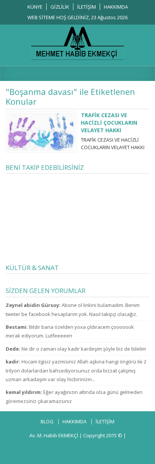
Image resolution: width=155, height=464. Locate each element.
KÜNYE (35, 6)
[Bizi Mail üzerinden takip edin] (109, 449)
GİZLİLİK (59, 6)
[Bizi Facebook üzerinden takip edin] (32, 449)
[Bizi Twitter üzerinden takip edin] (48, 449)
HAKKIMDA (116, 6)
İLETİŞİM (86, 6)
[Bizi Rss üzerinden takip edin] (125, 449)
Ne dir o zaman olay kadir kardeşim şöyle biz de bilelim (83, 348)
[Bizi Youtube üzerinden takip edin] (79, 449)
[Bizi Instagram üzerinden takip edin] (94, 449)
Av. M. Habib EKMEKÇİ (53, 435)
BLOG (47, 421)
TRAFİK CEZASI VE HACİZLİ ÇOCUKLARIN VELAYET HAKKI (109, 122)
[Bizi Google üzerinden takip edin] (63, 449)
